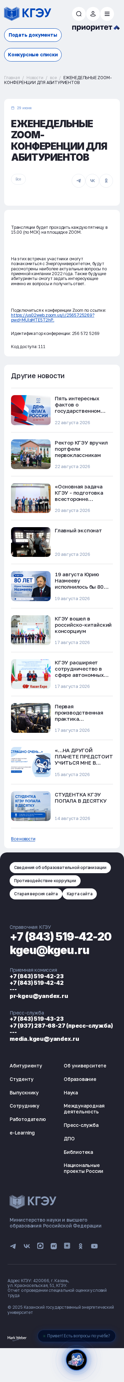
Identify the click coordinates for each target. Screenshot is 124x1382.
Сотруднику (24, 1106)
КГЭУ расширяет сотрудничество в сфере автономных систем (79, 671)
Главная (12, 77)
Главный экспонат (78, 530)
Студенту (21, 1079)
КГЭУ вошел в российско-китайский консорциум (83, 624)
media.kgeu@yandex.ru (44, 1038)
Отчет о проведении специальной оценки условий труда (57, 1293)
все (53, 77)
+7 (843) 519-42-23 (36, 976)
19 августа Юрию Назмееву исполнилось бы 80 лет (79, 583)
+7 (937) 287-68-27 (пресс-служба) (61, 1025)
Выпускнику (24, 1092)
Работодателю (28, 1119)
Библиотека (78, 1152)
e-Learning (22, 1133)
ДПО (69, 1138)
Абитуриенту (26, 1065)
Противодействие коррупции (45, 880)
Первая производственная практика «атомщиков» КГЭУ (80, 715)
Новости (35, 77)
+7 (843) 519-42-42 (36, 982)
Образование (80, 1079)
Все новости (23, 839)
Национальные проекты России (83, 1168)
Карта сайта (80, 893)
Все (18, 179)
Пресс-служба (81, 1125)
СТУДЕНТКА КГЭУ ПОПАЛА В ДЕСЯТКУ (81, 797)
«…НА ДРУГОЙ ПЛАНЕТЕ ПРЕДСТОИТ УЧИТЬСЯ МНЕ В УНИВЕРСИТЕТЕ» (84, 759)
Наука (71, 1092)
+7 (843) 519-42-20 (61, 936)
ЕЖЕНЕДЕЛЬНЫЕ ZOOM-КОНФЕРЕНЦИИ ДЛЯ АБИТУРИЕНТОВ (58, 80)
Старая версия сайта (36, 893)
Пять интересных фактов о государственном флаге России (78, 407)
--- (13, 989)
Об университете (85, 1065)
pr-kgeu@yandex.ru (39, 995)
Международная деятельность (84, 1108)
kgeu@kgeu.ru (49, 950)
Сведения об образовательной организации (60, 867)
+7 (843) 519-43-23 (36, 1018)
